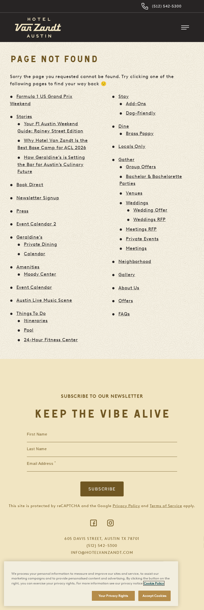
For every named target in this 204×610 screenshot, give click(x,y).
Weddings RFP (149, 219)
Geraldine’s (29, 237)
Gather (126, 159)
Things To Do (31, 313)
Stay (123, 96)
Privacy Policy (126, 506)
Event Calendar (34, 287)
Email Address (40, 463)
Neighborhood (134, 261)
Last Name (37, 449)
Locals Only (132, 146)
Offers (125, 301)
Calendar (34, 254)
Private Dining (40, 244)
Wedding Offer (150, 210)
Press (22, 211)
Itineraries (36, 320)
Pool (29, 330)
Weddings (137, 203)
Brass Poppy (140, 133)
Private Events (142, 239)
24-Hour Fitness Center (51, 340)
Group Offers (141, 167)
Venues (134, 193)
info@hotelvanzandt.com (102, 552)
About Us (128, 288)
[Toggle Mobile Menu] (185, 28)
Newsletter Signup (37, 198)
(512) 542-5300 (167, 6)
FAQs (124, 314)
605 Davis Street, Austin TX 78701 (101, 538)
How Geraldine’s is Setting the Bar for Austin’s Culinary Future (51, 164)
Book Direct (29, 184)
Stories (24, 116)
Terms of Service (166, 506)
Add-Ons (136, 103)
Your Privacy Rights (113, 596)
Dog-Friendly (141, 113)
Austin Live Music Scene (44, 300)
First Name (37, 434)
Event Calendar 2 (36, 224)
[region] (91, 583)
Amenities (28, 267)
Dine (123, 126)
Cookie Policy (154, 583)
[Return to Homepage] (38, 28)
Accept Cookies (154, 596)
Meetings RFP (141, 229)
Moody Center (40, 274)
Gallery (126, 274)
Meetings (136, 248)
